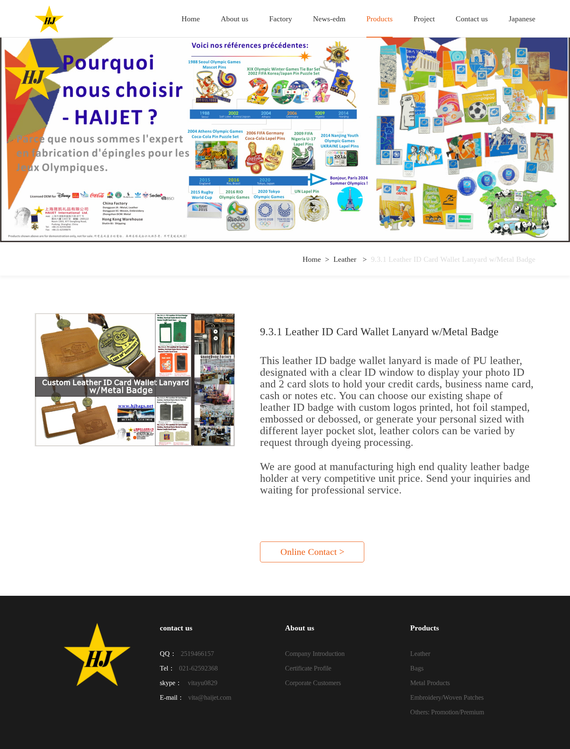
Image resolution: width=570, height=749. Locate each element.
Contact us (472, 19)
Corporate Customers (313, 682)
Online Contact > (312, 552)
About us (234, 19)
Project (424, 19)
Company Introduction (315, 653)
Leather (345, 259)
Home (191, 19)
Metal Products (430, 682)
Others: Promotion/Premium (447, 712)
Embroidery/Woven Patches (447, 697)
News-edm (329, 19)
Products (379, 19)
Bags (417, 668)
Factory (280, 19)
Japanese (522, 19)
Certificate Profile (308, 668)
